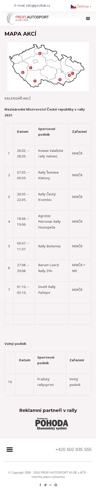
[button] (88, 18)
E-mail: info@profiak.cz (32, 5)
